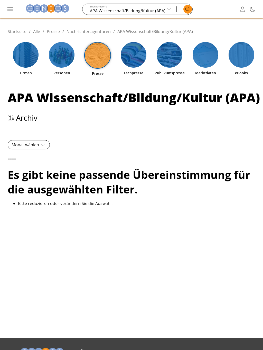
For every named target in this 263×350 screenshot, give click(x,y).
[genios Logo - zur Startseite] (47, 9)
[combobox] (129, 9)
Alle (36, 31)
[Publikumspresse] (169, 55)
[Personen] (61, 55)
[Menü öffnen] (10, 9)
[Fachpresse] (133, 55)
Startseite (17, 31)
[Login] (242, 9)
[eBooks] (241, 55)
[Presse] (97, 55)
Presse (53, 31)
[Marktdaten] (205, 55)
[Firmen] (26, 55)
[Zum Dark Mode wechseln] (253, 9)
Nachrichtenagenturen (89, 31)
